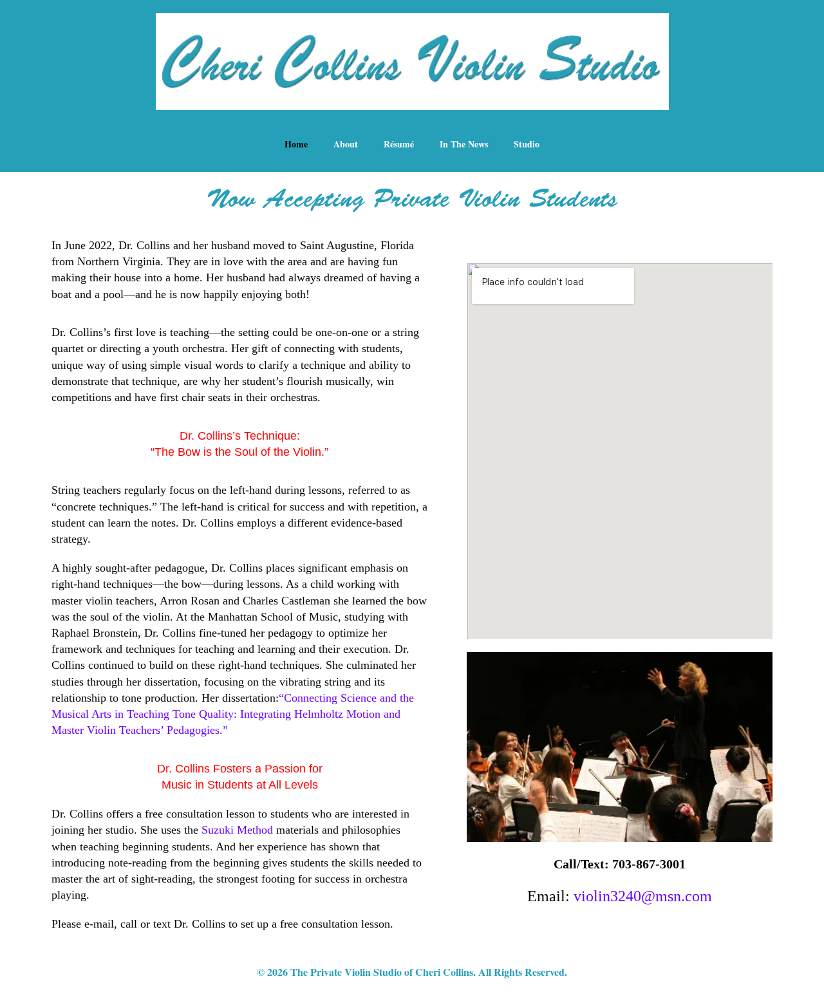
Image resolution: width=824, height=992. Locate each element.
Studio (526, 144)
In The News (464, 144)
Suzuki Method (237, 829)
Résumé (399, 144)
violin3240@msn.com (643, 896)
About (345, 144)
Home (296, 144)
